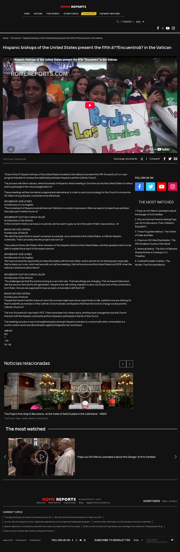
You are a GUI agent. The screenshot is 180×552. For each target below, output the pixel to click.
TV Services (89, 13)
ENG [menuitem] (138, 21)
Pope (27, 13)
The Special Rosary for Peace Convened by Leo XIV (27, 517)
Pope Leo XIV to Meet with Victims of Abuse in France (28, 531)
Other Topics (71, 13)
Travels (24, 418)
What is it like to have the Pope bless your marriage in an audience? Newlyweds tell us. (123, 526)
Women (31, 418)
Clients (127, 21)
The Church (52, 13)
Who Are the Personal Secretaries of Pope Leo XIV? (78, 517)
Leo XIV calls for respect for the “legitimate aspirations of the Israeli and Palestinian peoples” (47, 521)
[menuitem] (139, 22)
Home (5, 38)
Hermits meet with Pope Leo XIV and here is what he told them (122, 521)
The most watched (109, 13)
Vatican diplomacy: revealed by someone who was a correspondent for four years (42, 526)
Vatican (38, 13)
